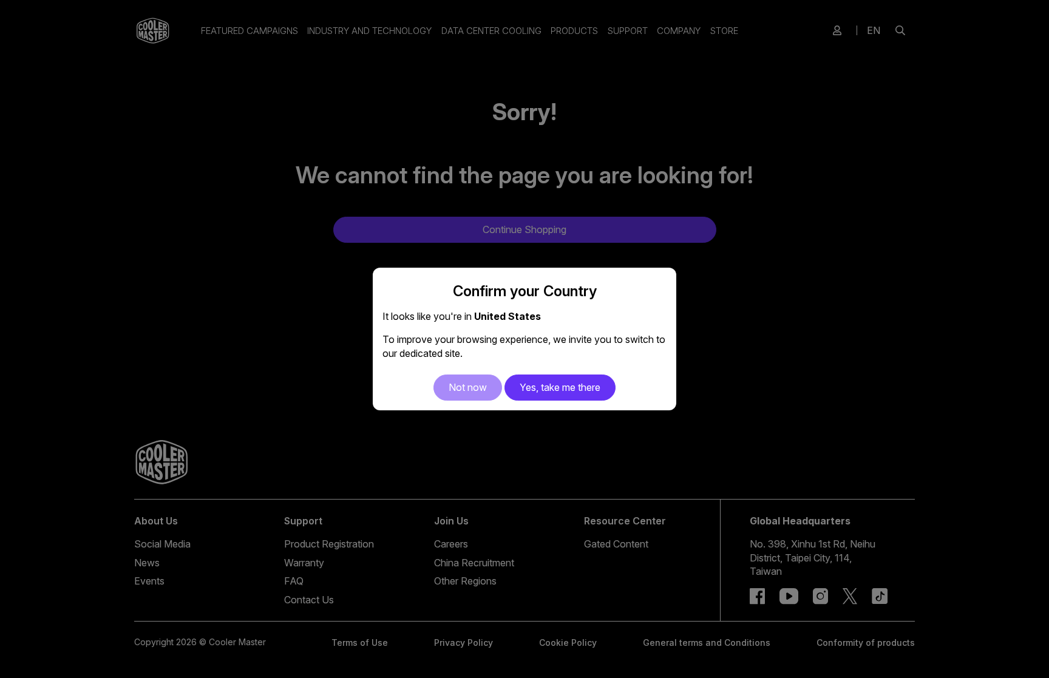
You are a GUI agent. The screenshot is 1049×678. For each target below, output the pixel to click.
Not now (468, 387)
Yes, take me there (560, 387)
